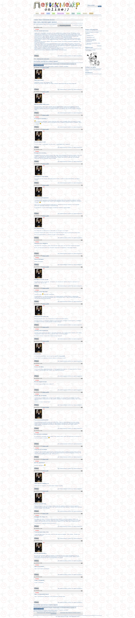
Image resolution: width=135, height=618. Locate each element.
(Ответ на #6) (45, 491)
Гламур (48, 13)
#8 (81, 185)
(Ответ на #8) (45, 446)
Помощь (91, 13)
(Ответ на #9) (45, 459)
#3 (81, 91)
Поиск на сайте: (91, 5)
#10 (81, 240)
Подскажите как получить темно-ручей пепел (93, 44)
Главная (36, 19)
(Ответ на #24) (45, 185)
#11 (81, 255)
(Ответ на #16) (45, 341)
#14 (81, 303)
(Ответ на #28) (45, 115)
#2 (81, 67)
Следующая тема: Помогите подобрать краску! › (70, 612)
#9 (81, 215)
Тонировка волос (90, 35)
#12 (81, 267)
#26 (81, 513)
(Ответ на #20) (45, 267)
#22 (81, 446)
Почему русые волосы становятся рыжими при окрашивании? (91, 40)
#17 (81, 363)
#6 (81, 149)
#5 (81, 129)
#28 (81, 540)
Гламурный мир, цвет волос (49, 19)
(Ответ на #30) (45, 67)
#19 (81, 392)
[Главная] (56, 10)
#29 (81, 563)
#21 (81, 430)
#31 (81, 590)
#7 (81, 163)
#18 (81, 378)
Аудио (73, 13)
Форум (67, 13)
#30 (81, 577)
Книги (53, 13)
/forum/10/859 (62, 356)
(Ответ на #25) (45, 163)
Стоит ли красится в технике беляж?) (92, 33)
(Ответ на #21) (45, 255)
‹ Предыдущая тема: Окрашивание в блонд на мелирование (46, 613)
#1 (81, 27)
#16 (81, 341)
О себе (42, 13)
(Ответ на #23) (45, 215)
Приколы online (60, 13)
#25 (81, 491)
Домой (37, 13)
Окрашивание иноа (90, 37)
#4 (81, 115)
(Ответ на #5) (45, 513)
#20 (81, 407)
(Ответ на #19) (45, 288)
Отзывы (78, 13)
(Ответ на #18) (45, 303)
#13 (81, 288)
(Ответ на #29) (45, 91)
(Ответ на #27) (45, 129)
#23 (81, 459)
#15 (81, 327)
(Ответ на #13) (45, 392)
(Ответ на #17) (45, 327)
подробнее (99, 45)
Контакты (85, 13)
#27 (81, 528)
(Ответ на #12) (45, 407)
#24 (81, 470)
